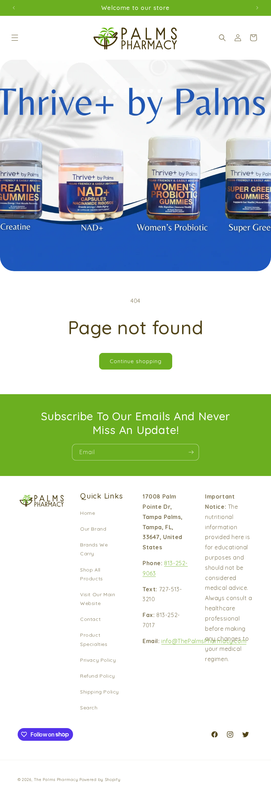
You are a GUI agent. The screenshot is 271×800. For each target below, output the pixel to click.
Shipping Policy (99, 692)
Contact (90, 619)
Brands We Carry (94, 549)
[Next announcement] (257, 8)
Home (87, 513)
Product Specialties (94, 639)
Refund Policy (97, 676)
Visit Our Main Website (97, 598)
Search (89, 707)
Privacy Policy (98, 660)
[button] (15, 37)
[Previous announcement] (14, 8)
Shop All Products (91, 574)
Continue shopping (136, 361)
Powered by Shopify (100, 779)
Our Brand (93, 529)
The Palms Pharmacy (56, 779)
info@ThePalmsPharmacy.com (203, 641)
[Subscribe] (191, 452)
